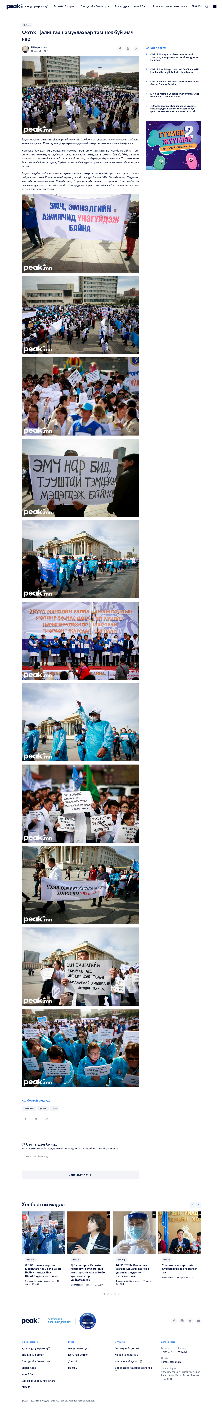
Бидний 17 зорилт (65, 6)
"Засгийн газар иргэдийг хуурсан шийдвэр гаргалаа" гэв (179, 1269)
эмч (54, 1108)
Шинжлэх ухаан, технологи (170, 6)
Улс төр (121, 1259)
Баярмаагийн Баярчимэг (128, 1281)
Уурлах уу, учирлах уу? (35, 6)
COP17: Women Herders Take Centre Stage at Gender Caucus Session (175, 83)
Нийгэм (27, 25)
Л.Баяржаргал (39, 47)
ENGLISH (197, 6)
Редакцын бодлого (127, 1348)
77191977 (166, 1351)
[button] (206, 6)
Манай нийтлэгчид (126, 1354)
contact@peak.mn (171, 1362)
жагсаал (29, 1108)
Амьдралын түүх (78, 1348)
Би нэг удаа (121, 6)
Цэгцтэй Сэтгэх (78, 1354)
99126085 (183, 1351)
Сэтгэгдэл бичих (79, 1174)
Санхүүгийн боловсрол (95, 6)
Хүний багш (141, 6)
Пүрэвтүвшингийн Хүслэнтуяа (40, 1281)
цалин (43, 1108)
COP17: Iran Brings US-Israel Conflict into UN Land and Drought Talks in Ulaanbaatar (174, 71)
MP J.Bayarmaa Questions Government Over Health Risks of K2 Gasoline (174, 95)
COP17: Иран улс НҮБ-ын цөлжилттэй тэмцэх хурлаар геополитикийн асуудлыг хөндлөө (174, 57)
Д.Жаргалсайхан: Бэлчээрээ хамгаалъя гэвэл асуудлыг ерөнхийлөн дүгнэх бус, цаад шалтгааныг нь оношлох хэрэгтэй (173, 109)
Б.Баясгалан (77, 1285)
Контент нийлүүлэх (127, 1361)
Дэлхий (73, 1361)
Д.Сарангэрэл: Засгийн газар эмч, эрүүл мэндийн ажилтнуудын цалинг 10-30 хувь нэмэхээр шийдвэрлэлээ (88, 1272)
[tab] (104, 1294)
